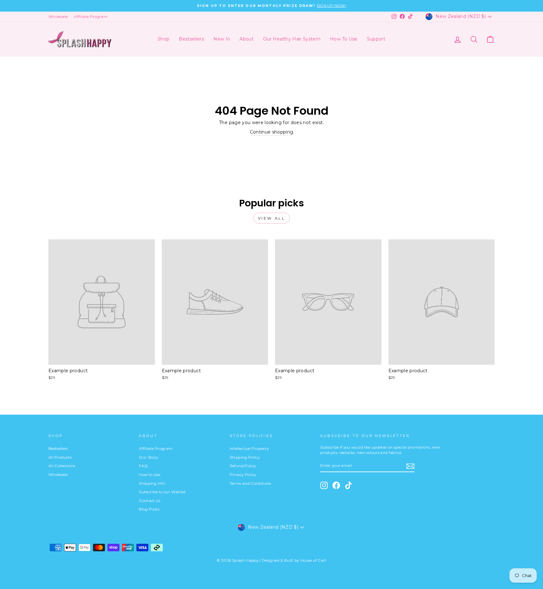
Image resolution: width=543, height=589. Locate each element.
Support (376, 39)
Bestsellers (191, 39)
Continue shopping (271, 132)
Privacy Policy (243, 474)
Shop (163, 39)
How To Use (344, 39)
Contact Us (149, 500)
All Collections (61, 465)
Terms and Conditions (250, 483)
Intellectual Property (249, 448)
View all (271, 218)
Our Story (148, 457)
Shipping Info (152, 483)
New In (221, 39)
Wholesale (58, 16)
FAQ (143, 465)
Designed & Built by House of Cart (294, 560)
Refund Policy (243, 465)
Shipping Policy (245, 457)
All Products (60, 457)
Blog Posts (149, 509)
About (246, 39)
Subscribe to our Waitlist (162, 491)
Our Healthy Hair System (292, 39)
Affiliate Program (90, 16)
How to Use (149, 474)
